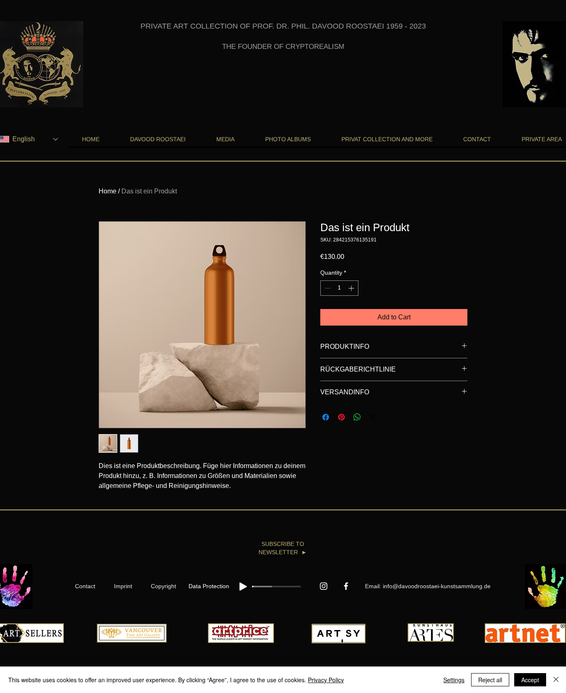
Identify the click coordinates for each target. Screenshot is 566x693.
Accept (530, 680)
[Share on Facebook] (326, 417)
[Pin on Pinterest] (341, 417)
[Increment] (352, 288)
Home (107, 191)
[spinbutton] (339, 288)
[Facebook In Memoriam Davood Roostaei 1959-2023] (346, 586)
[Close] (556, 679)
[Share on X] (373, 417)
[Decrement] (327, 288)
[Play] (243, 586)
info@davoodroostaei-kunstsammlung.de (437, 586)
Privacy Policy (326, 680)
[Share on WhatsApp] (357, 417)
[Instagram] (324, 586)
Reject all (490, 680)
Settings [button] (453, 680)
